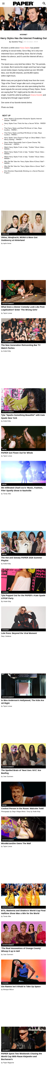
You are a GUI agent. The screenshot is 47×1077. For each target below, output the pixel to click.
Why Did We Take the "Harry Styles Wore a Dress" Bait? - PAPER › (25, 167)
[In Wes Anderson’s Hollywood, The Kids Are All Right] (23, 684)
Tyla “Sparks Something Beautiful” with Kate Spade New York (23, 416)
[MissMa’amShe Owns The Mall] (23, 827)
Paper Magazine (8, 1063)
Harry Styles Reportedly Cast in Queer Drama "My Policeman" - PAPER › (22, 143)
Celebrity (6, 1050)
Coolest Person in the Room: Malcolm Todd (22, 808)
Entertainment (8, 303)
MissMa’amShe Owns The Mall (16, 843)
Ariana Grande (36, 95)
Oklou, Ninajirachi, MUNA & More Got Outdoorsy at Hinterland (19, 238)
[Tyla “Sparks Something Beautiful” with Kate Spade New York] (23, 399)
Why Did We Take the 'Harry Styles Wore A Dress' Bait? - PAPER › (24, 162)
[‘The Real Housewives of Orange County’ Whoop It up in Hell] (23, 932)
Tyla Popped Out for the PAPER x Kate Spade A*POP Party (23, 596)
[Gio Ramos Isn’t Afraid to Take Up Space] (23, 971)
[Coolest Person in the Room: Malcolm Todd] (23, 793)
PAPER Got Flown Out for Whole (17, 453)
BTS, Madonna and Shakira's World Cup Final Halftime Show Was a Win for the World (23, 912)
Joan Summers (8, 776)
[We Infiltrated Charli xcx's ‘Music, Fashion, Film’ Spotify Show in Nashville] (23, 472)
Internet (23, 34)
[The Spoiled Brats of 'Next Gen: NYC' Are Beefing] (23, 754)
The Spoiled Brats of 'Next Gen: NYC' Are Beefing (21, 771)
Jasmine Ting (17, 42)
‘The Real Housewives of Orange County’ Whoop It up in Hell (21, 949)
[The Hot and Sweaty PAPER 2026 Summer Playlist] (23, 542)
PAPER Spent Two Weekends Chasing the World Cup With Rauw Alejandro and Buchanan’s (21, 1056)
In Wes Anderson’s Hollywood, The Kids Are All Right (22, 701)
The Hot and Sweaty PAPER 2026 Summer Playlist (21, 559)
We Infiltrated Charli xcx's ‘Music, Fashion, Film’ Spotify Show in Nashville (22, 489)
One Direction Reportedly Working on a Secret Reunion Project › (24, 172)
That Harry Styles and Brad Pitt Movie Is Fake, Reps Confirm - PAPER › (23, 129)
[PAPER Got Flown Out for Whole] (23, 437)
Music (4, 449)
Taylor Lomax (7, 313)
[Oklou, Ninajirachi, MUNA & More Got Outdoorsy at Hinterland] (23, 222)
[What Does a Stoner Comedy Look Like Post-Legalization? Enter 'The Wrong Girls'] (23, 291)
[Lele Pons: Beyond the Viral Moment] (23, 617)
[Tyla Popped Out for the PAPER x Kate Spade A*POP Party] (23, 580)
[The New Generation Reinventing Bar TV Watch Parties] (23, 329)
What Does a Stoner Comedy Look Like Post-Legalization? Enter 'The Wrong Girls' (23, 308)
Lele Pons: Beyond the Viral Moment (19, 633)
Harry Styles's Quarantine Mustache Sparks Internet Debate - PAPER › (23, 119)
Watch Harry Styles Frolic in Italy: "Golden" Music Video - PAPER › (24, 148)
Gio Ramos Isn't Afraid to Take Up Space (21, 986)
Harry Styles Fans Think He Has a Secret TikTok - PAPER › (25, 124)
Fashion (5, 592)
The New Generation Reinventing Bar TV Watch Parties (20, 346)
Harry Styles (25, 48)
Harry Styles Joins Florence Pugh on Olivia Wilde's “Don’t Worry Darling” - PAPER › (24, 138)
